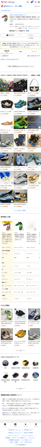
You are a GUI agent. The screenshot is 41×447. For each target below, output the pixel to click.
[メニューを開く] (39, 2)
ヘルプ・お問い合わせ (26, 442)
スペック (34, 51)
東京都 (2, 59)
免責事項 (4, 410)
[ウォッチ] (12, 90)
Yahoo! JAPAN (28, 432)
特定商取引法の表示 (14, 440)
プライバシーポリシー (14, 435)
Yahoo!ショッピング (14, 432)
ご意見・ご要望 (13, 442)
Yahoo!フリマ (28, 430)
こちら (20, 47)
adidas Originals (19, 15)
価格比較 (6, 51)
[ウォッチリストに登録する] (10, 229)
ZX (25, 15)
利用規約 (7, 438)
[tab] (7, 51)
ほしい (32, 35)
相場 (20, 51)
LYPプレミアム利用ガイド (19, 438)
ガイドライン (32, 438)
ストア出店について (26, 440)
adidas (11, 15)
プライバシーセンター (27, 435)
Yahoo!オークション (14, 430)
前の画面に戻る (6, 10)
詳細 (27, 31)
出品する (11, 35)
